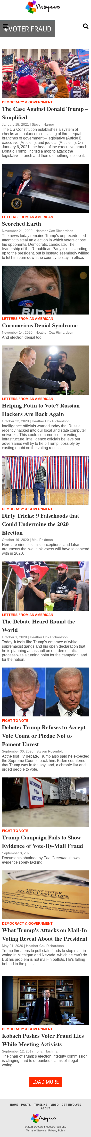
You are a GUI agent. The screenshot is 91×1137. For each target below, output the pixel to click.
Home (14, 1104)
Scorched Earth (21, 223)
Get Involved (71, 1104)
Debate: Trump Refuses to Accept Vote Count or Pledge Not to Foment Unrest (43, 735)
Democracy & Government (27, 102)
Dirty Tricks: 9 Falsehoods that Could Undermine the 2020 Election (40, 524)
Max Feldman (42, 540)
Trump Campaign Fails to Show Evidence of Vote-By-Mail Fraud (42, 841)
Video (54, 1104)
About (45, 1108)
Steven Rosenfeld (50, 751)
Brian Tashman (47, 1051)
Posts (26, 1104)
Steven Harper (43, 124)
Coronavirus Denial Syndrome (40, 325)
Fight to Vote (15, 720)
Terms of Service (36, 1130)
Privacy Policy (56, 1130)
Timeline (40, 1104)
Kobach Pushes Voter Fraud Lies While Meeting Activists (43, 1039)
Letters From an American (27, 217)
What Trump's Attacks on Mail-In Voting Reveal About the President (44, 934)
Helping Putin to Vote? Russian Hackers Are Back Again (41, 409)
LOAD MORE (45, 1082)
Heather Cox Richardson (54, 231)
